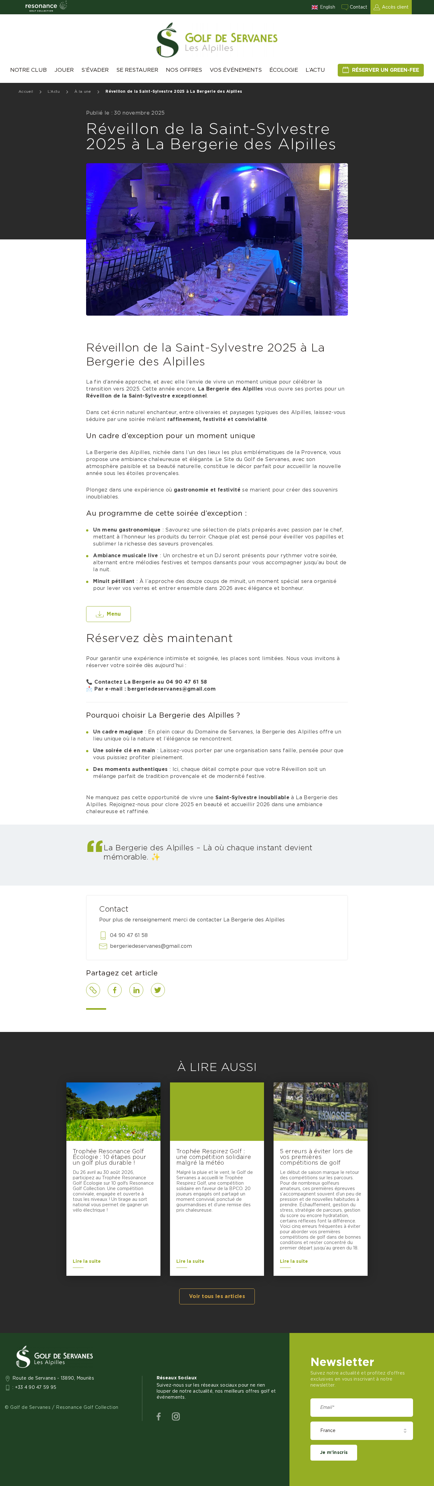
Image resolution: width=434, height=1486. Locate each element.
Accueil (25, 91)
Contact (358, 7)
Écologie (283, 70)
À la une (82, 91)
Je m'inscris (334, 1452)
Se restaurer (137, 70)
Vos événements (236, 70)
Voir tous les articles (217, 1296)
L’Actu (315, 70)
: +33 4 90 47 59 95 (34, 1387)
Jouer (64, 70)
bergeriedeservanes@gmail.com (151, 946)
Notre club (28, 70)
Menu (114, 614)
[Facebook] (159, 1417)
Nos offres (184, 70)
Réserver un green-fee (385, 70)
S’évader (95, 70)
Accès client (395, 7)
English (327, 7)
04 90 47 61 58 (129, 935)
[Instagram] (176, 1417)
